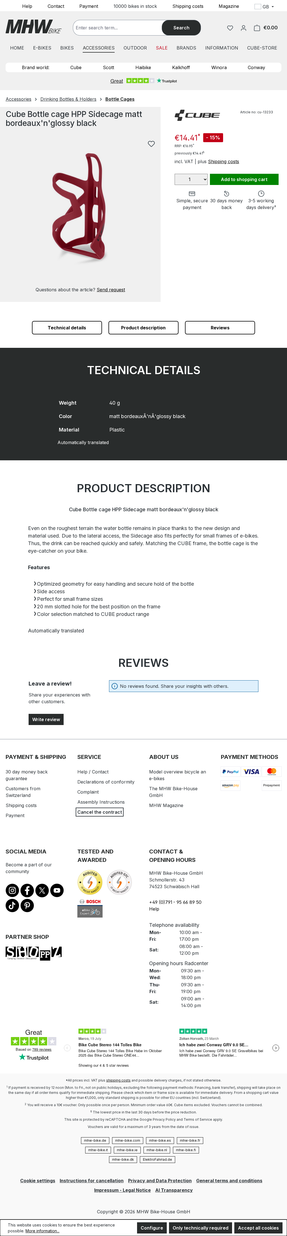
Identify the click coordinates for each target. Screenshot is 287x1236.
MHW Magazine (166, 805)
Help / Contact (92, 772)
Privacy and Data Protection (160, 1180)
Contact (56, 5)
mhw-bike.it (98, 1150)
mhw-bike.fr (190, 1140)
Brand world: (35, 67)
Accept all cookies (258, 1228)
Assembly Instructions (101, 802)
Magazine (229, 5)
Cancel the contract (99, 812)
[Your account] (243, 27)
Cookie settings (37, 1180)
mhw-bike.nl (157, 1150)
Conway (256, 67)
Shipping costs (187, 5)
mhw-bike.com (127, 1140)
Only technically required (200, 1228)
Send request (111, 289)
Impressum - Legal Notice (122, 1190)
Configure (152, 1228)
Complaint (88, 792)
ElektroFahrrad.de (157, 1159)
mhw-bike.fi (186, 1150)
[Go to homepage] (34, 26)
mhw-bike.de (95, 1140)
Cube (76, 67)
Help (27, 5)
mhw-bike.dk (123, 1159)
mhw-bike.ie (127, 1150)
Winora (219, 67)
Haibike (143, 67)
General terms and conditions (229, 1180)
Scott (108, 67)
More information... (42, 1230)
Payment (88, 5)
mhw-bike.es (160, 1140)
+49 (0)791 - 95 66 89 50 (175, 902)
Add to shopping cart (244, 179)
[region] (80, 215)
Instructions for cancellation (92, 1180)
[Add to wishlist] (151, 143)
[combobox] (123, 28)
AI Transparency (174, 1190)
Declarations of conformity (106, 782)
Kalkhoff (181, 67)
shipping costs (118, 1080)
